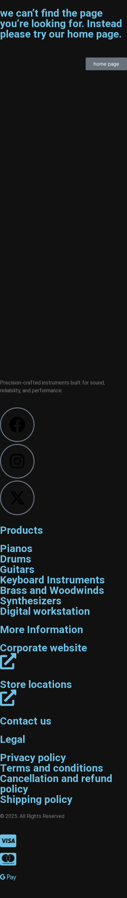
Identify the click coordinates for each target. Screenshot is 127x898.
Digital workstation (45, 611)
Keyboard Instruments (52, 580)
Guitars (17, 569)
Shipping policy (36, 799)
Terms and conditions (51, 768)
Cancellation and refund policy (56, 783)
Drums (15, 559)
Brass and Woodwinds (52, 590)
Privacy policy (33, 757)
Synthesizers (31, 601)
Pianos (16, 548)
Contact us (25, 721)
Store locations (36, 684)
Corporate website (43, 648)
